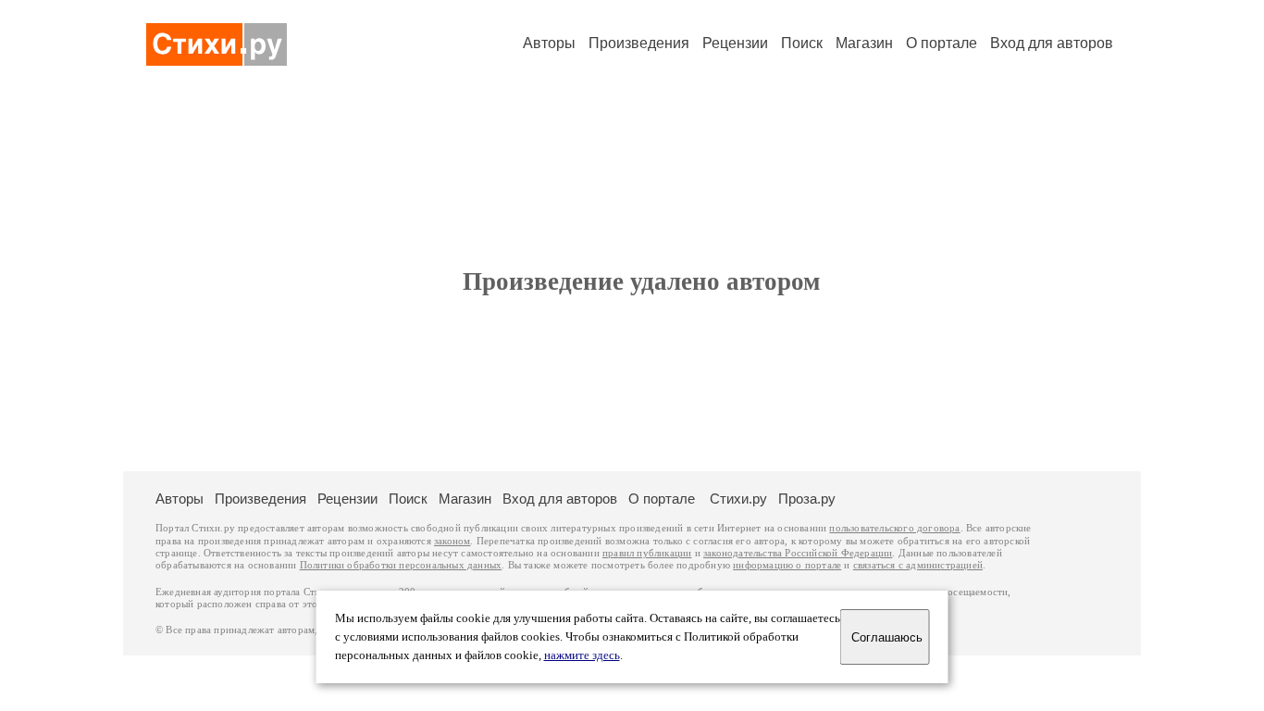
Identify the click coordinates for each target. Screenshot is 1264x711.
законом (452, 541)
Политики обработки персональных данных (401, 565)
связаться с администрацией (918, 565)
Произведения (639, 43)
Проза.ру (807, 498)
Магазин (864, 43)
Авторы (549, 43)
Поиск (802, 43)
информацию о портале (787, 565)
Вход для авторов (1051, 43)
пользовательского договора (894, 528)
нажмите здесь (582, 655)
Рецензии (735, 43)
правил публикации (646, 553)
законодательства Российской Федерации (797, 553)
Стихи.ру (738, 498)
